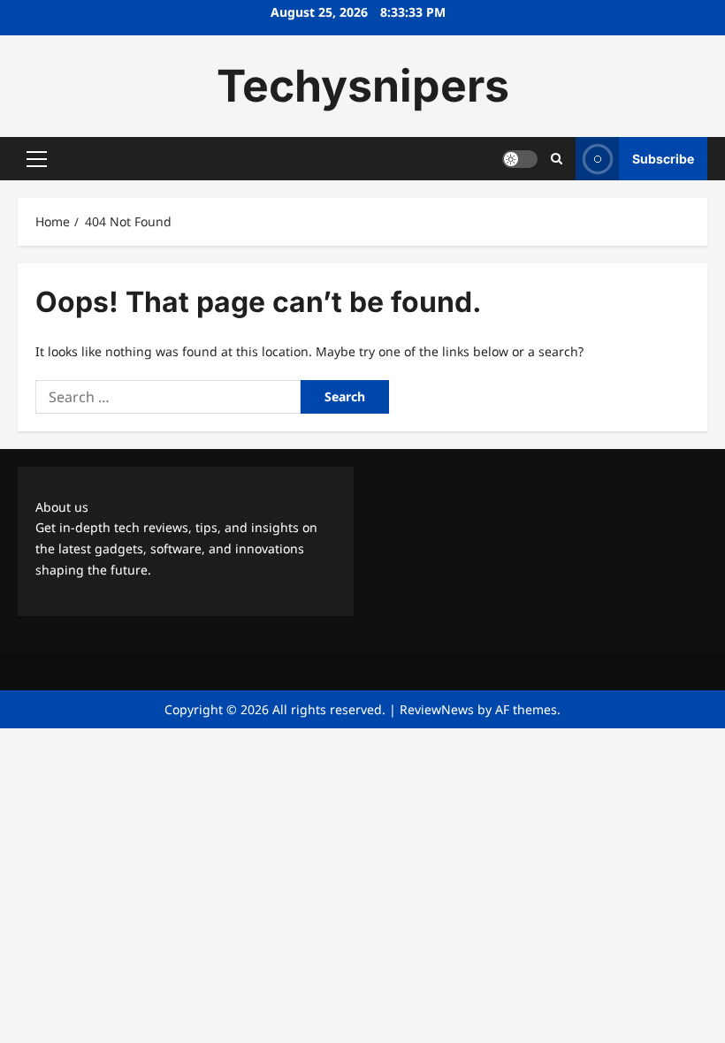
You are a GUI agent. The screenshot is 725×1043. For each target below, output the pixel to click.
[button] (37, 159)
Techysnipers (363, 85)
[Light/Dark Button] (520, 159)
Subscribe (663, 158)
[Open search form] (556, 158)
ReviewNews (437, 709)
